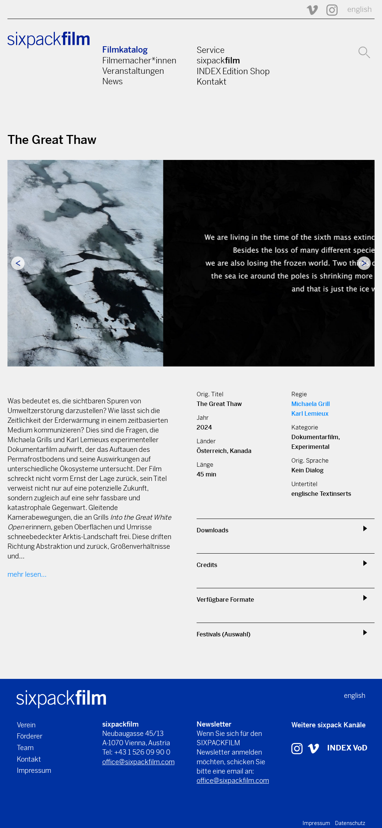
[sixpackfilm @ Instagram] (329, 9)
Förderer (30, 736)
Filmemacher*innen (139, 60)
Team (25, 747)
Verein (26, 725)
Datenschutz (350, 823)
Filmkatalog (125, 50)
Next (364, 263)
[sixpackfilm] (61, 698)
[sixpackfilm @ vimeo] (313, 748)
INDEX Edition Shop (233, 71)
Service (211, 50)
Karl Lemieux (310, 414)
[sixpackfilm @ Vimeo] (309, 9)
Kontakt (211, 81)
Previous (18, 263)
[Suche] (364, 51)
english (359, 9)
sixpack (218, 60)
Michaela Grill (310, 404)
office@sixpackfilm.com (138, 762)
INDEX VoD (347, 748)
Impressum (34, 770)
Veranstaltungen (133, 71)
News (112, 81)
